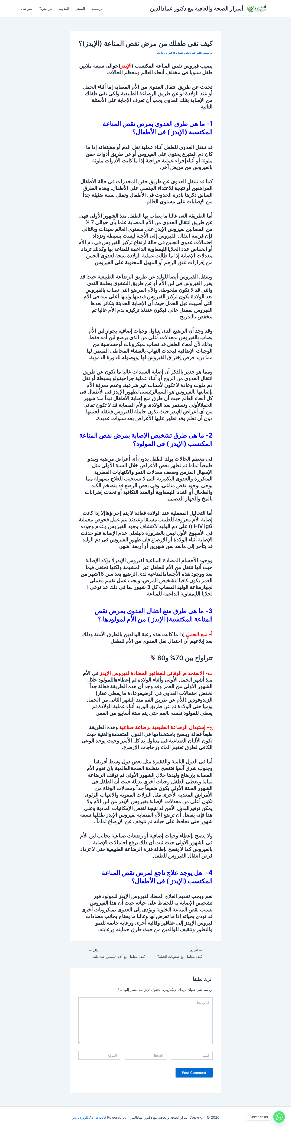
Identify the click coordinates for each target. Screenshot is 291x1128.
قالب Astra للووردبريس (89, 1117)
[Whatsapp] (279, 1117)
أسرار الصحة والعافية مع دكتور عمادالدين (196, 8)
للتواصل (26, 8)
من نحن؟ (45, 8)
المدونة (64, 8)
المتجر (80, 8)
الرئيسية (97, 8)
